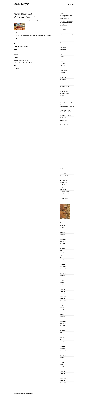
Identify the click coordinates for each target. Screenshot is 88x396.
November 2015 (63, 241)
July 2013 (62, 305)
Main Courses (64, 70)
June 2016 (62, 230)
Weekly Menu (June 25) (64, 93)
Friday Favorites (63, 47)
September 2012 (63, 328)
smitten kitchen (63, 189)
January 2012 (62, 346)
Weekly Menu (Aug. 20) (64, 86)
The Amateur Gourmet (64, 191)
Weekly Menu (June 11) (64, 95)
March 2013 (62, 314)
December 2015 (63, 239)
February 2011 (62, 371)
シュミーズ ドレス (64, 117)
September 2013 (63, 300)
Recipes (61, 68)
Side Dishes (63, 72)
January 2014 (62, 291)
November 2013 (63, 296)
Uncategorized (63, 77)
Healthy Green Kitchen (64, 177)
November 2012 (63, 323)
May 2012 (62, 337)
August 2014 (62, 275)
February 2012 (62, 344)
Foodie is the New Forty (64, 175)
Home (69, 4)
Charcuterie (62, 42)
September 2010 (63, 382)
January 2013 (62, 318)
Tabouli (28, 41)
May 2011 (62, 364)
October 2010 (62, 380)
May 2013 (62, 309)
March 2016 (62, 232)
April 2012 (62, 339)
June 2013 (62, 307)
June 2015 (62, 252)
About (73, 4)
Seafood (63, 63)
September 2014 (63, 273)
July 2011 (61, 359)
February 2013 (62, 316)
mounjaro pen (63, 106)
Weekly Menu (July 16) (64, 89)
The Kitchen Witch (63, 196)
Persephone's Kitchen (64, 187)
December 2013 (63, 293)
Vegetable (63, 65)
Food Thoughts (63, 45)
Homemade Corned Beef (20, 63)
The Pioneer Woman (64, 198)
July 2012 (62, 332)
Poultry (62, 56)
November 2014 (63, 268)
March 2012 (62, 341)
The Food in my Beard (64, 193)
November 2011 (63, 350)
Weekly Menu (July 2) (64, 91)
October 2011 (62, 353)
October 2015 (62, 243)
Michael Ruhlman (63, 182)
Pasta (62, 52)
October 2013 (62, 298)
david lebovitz (63, 171)
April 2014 (62, 284)
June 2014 (62, 280)
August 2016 (62, 225)
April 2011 (62, 366)
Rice (62, 61)
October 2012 (62, 325)
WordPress (31, 393)
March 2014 (62, 287)
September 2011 (63, 355)
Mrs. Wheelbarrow (63, 184)
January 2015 (62, 264)
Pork (62, 54)
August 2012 (62, 330)
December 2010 (63, 375)
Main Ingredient (63, 49)
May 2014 (62, 282)
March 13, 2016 (29, 20)
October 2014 (62, 271)
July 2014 (62, 277)
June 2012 (62, 334)
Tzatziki (24, 41)
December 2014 (63, 266)
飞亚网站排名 (63, 114)
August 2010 (62, 385)
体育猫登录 (62, 110)
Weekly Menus (38, 20)
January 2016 (62, 236)
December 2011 (63, 348)
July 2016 (62, 227)
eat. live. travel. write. (64, 173)
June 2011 (62, 362)
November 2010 (63, 378)
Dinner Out (17, 68)
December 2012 (63, 321)
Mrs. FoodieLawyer (21, 20)
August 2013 (62, 303)
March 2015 (62, 259)
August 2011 (62, 357)
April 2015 (62, 257)
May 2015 (62, 255)
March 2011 (62, 369)
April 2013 (62, 312)
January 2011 (62, 373)
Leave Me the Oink (63, 180)
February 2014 (63, 289)
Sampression (23, 393)
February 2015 (62, 262)
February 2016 (63, 234)
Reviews (61, 75)
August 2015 (62, 248)
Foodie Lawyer (21, 3)
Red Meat (63, 58)
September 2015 (63, 246)
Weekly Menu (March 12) (24, 17)
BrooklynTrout (63, 168)
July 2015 (62, 250)
